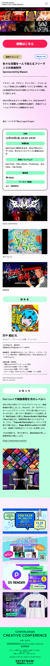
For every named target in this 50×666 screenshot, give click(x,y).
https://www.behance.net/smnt (13, 378)
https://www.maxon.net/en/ (15, 440)
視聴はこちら (25, 44)
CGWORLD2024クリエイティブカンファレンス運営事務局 (25, 644)
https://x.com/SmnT (9, 380)
